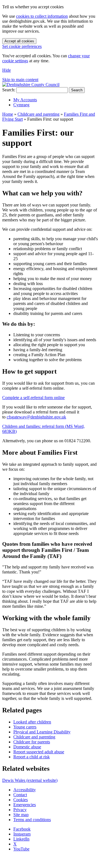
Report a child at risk (31, 756)
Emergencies (24, 804)
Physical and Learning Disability (42, 732)
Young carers (24, 727)
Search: (8, 89)
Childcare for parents (31, 741)
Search (76, 90)
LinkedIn (21, 839)
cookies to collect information (42, 16)
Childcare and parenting (38, 114)
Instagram (22, 834)
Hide (6, 70)
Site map (21, 814)
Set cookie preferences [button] (22, 46)
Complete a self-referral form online (33, 397)
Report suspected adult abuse (38, 751)
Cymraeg (21, 104)
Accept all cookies (19, 41)
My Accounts (25, 99)
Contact (20, 794)
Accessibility (24, 789)
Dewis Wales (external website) (30, 780)
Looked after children (32, 722)
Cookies (20, 799)
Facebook (22, 829)
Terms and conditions (32, 819)
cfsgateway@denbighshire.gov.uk (36, 417)
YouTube (21, 849)
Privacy (20, 809)
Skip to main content (20, 79)
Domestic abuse (27, 746)
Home (7, 114)
